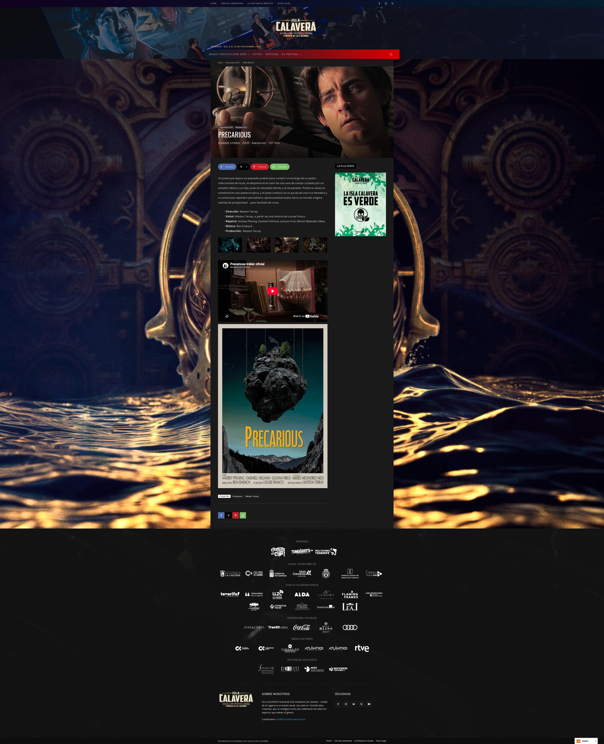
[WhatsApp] (243, 515)
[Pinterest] (235, 515)
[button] (391, 54)
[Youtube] (369, 704)
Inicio (220, 62)
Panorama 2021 (233, 62)
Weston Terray (252, 496)
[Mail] (353, 704)
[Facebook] (379, 3)
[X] (392, 3)
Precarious (237, 496)
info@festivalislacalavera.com (291, 719)
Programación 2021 (226, 127)
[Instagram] (386, 3)
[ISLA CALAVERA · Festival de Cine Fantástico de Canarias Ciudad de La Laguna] (317, 28)
